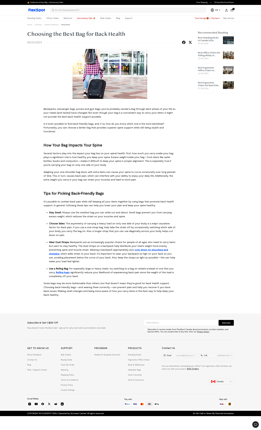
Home (29, 24)
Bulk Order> (193, 369)
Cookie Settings (68, 390)
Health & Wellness (51, 24)
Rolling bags (63, 272)
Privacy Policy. (203, 332)
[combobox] (129, 10)
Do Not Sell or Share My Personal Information (213, 413)
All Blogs (38, 24)
